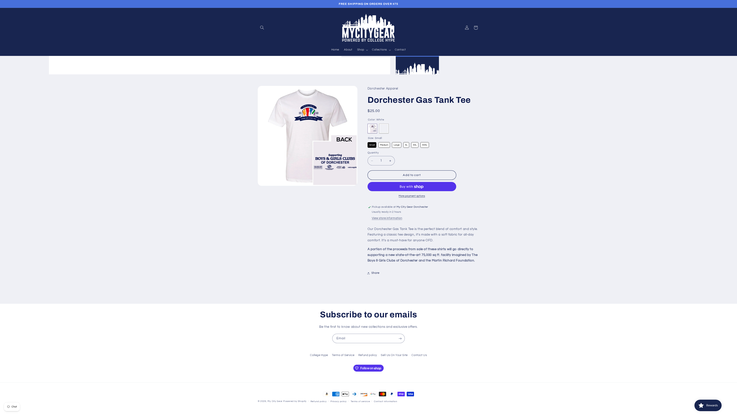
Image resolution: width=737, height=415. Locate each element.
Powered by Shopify (295, 401)
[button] (262, 27)
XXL (414, 144)
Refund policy (367, 355)
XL (406, 144)
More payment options (412, 196)
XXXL (424, 144)
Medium (384, 144)
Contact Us (419, 355)
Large (396, 144)
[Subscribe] (400, 338)
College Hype (319, 355)
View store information (387, 218)
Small (371, 144)
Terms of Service (343, 355)
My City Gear (275, 401)
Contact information (385, 401)
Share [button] (375, 273)
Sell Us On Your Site (394, 355)
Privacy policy (338, 401)
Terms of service (360, 401)
